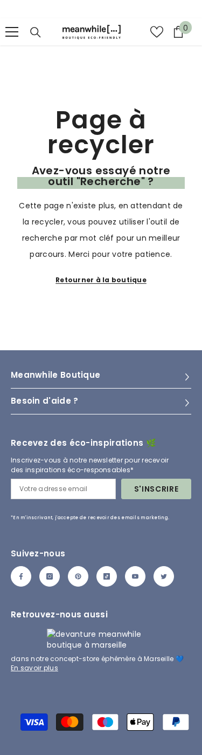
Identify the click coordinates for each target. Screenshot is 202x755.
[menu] (11, 31)
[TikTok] (106, 576)
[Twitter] (164, 576)
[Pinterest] (78, 576)
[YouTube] (135, 576)
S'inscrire (156, 489)
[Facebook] (21, 576)
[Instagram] (49, 576)
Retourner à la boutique (101, 279)
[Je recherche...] (35, 32)
